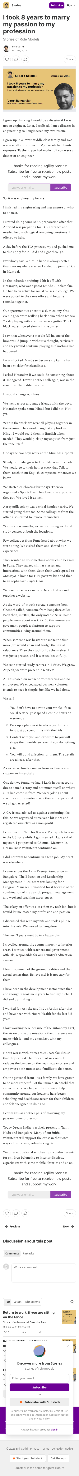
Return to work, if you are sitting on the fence (29, 1315)
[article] (39, 1322)
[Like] (7, 59)
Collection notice (62, 1448)
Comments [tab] (12, 1253)
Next (66, 1226)
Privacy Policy (41, 1418)
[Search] (72, 1302)
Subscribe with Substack (42, 1402)
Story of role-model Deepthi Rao (24, 1322)
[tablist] (19, 1253)
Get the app (58, 1458)
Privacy (34, 1448)
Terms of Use (60, 1411)
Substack (20, 1468)
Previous (15, 1226)
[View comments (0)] (16, 59)
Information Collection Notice (51, 1414)
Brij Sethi (18, 46)
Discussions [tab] (32, 1301)
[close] (68, 1346)
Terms (45, 1448)
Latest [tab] (17, 1301)
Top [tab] (7, 1301)
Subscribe (57, 5)
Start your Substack (29, 1458)
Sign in (71, 5)
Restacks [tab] (28, 1253)
